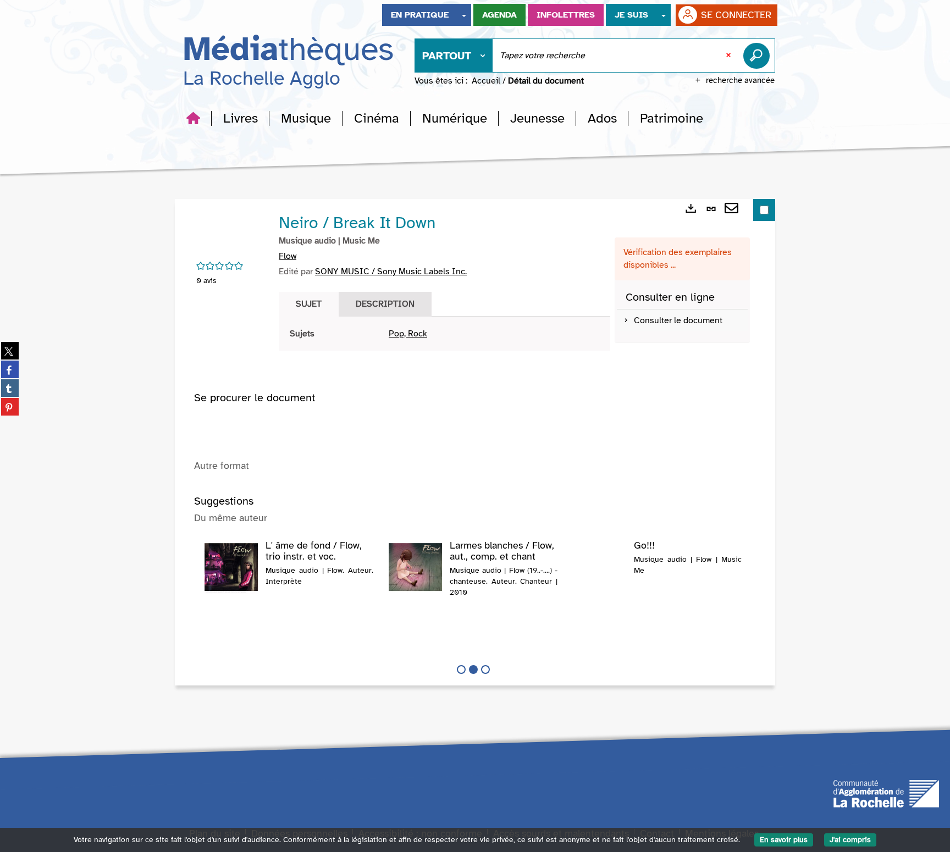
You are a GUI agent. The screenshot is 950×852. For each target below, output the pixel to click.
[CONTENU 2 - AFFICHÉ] (473, 669)
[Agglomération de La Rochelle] (886, 793)
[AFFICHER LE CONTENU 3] (485, 669)
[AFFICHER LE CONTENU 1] (461, 669)
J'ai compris (850, 839)
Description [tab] (385, 303)
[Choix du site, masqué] (464, 15)
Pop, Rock (408, 333)
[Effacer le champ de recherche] (729, 55)
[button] (240, 118)
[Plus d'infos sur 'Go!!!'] (599, 562)
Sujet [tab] (309, 303)
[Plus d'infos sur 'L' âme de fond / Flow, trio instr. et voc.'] (231, 567)
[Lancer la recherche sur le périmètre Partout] (759, 55)
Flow (287, 256)
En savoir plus (784, 839)
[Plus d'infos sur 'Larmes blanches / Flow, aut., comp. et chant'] (415, 567)
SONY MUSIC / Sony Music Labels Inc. (391, 271)
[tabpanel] (444, 334)
